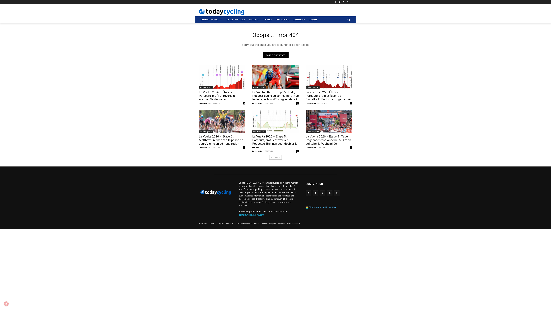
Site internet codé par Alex (322, 207)
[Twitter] (347, 2)
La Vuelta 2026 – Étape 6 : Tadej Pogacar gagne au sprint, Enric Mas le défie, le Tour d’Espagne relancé (275, 95)
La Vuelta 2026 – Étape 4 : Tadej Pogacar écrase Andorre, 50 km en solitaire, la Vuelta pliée (328, 140)
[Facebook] (335, 2)
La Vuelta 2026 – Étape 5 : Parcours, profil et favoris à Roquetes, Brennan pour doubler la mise (274, 142)
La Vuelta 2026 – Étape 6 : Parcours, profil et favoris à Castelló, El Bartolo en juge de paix (328, 95)
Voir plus (274, 157)
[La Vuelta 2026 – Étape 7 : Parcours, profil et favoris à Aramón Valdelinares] (222, 77)
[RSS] (343, 2)
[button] (348, 19)
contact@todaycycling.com (251, 214)
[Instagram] (339, 2)
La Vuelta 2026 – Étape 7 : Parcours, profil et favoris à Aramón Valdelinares (217, 95)
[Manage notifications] (6, 303)
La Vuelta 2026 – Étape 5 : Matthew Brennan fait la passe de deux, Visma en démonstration (221, 140)
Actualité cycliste (206, 87)
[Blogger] (308, 193)
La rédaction (204, 103)
